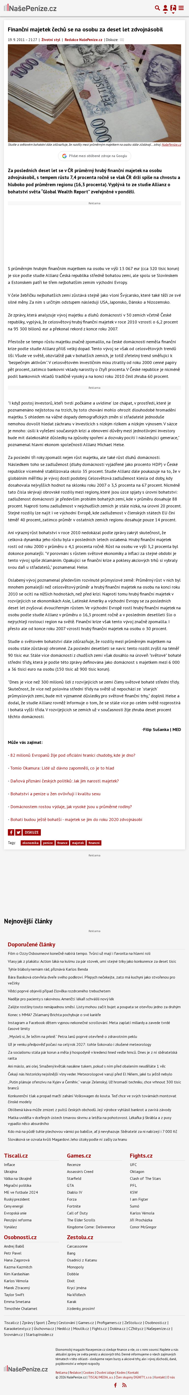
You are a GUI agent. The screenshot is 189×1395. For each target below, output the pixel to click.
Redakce (75, 1373)
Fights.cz (141, 1155)
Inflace (9, 1164)
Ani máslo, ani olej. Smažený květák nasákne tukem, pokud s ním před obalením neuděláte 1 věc (87, 1066)
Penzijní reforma (18, 1219)
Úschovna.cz (44, 1328)
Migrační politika (17, 1185)
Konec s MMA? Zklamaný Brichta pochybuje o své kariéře (54, 1014)
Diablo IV (74, 1192)
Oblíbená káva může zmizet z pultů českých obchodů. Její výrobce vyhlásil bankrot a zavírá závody (89, 1109)
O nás (171, 1377)
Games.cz (79, 1155)
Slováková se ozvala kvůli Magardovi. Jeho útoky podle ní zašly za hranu (67, 1139)
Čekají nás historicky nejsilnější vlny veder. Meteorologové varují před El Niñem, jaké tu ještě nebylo (90, 1074)
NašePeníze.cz (171, 144)
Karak (71, 1301)
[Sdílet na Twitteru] (18, 832)
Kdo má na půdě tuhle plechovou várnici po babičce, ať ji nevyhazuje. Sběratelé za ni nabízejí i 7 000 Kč (92, 1131)
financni (94, 843)
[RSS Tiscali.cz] (124, 1385)
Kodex (121, 1373)
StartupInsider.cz (39, 1334)
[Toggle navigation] (181, 8)
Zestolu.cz (80, 1237)
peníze (48, 843)
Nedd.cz (63, 1328)
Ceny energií (13, 1206)
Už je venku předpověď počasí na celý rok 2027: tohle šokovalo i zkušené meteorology (79, 1044)
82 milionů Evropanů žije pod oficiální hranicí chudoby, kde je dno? (72, 755)
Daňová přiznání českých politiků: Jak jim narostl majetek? (64, 781)
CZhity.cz (135, 1328)
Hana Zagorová (17, 1260)
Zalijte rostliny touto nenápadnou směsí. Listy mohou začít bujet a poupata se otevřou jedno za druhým (94, 1006)
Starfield (74, 1178)
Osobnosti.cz (20, 1237)
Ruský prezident (17, 1199)
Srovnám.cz (13, 1334)
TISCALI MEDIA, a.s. (100, 1377)
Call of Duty (77, 1213)
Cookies (88, 1373)
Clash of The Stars (145, 1178)
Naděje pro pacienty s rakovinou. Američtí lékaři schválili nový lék (61, 998)
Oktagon (137, 1171)
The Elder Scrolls (81, 1219)
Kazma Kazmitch (18, 1266)
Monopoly (75, 1266)
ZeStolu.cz (133, 1322)
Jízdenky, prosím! (81, 1308)
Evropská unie (15, 1213)
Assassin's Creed (80, 1171)
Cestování (67, 1322)
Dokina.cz (118, 1328)
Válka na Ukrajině (18, 1178)
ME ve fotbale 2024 (21, 1192)
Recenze (74, 1164)
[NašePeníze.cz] (30, 8)
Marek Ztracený (17, 1287)
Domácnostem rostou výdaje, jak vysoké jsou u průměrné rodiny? (71, 806)
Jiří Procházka (141, 1219)
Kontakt (133, 1373)
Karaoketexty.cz (17, 1328)
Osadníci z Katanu (82, 1260)
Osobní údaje (105, 1373)
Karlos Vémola (142, 1213)
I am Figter (139, 1199)
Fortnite (74, 1206)
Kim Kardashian (16, 1273)
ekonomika (30, 843)
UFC (133, 1164)
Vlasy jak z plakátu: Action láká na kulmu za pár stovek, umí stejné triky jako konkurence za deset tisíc (92, 961)
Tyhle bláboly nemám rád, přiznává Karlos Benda (48, 969)
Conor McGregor (143, 1226)
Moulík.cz (81, 1328)
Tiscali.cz (16, 1155)
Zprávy (27, 1322)
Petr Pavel (12, 1253)
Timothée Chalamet (20, 1308)
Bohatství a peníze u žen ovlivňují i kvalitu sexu (55, 794)
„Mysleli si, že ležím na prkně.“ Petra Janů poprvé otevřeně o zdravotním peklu (72, 1036)
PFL (133, 1185)
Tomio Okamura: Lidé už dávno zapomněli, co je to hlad (62, 768)
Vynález (10, 1226)
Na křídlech (76, 1294)
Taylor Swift (14, 1294)
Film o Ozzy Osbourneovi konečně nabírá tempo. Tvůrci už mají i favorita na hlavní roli (79, 953)
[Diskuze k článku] (122, 39)
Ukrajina (10, 1171)
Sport (40, 1322)
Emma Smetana (17, 1301)
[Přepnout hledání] (157, 8)
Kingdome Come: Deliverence (91, 1226)
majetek (78, 843)
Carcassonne (77, 1246)
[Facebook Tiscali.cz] (115, 1385)
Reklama (61, 1373)
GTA (70, 1185)
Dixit (71, 1280)
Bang (71, 1253)
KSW (134, 1192)
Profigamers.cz (109, 1322)
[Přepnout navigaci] (165, 8)
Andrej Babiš (14, 1246)
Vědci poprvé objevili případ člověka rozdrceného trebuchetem (59, 990)
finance (62, 843)
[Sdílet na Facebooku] (11, 832)
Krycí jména (76, 1287)
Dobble (73, 1273)
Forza (72, 1199)
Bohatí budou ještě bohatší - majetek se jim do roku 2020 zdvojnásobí (76, 819)
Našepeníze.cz (158, 1328)
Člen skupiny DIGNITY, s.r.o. (134, 1377)
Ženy (52, 1322)
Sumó (134, 1206)
